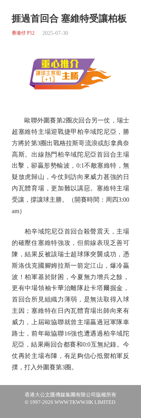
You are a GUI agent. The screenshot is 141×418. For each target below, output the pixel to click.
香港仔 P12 (23, 33)
